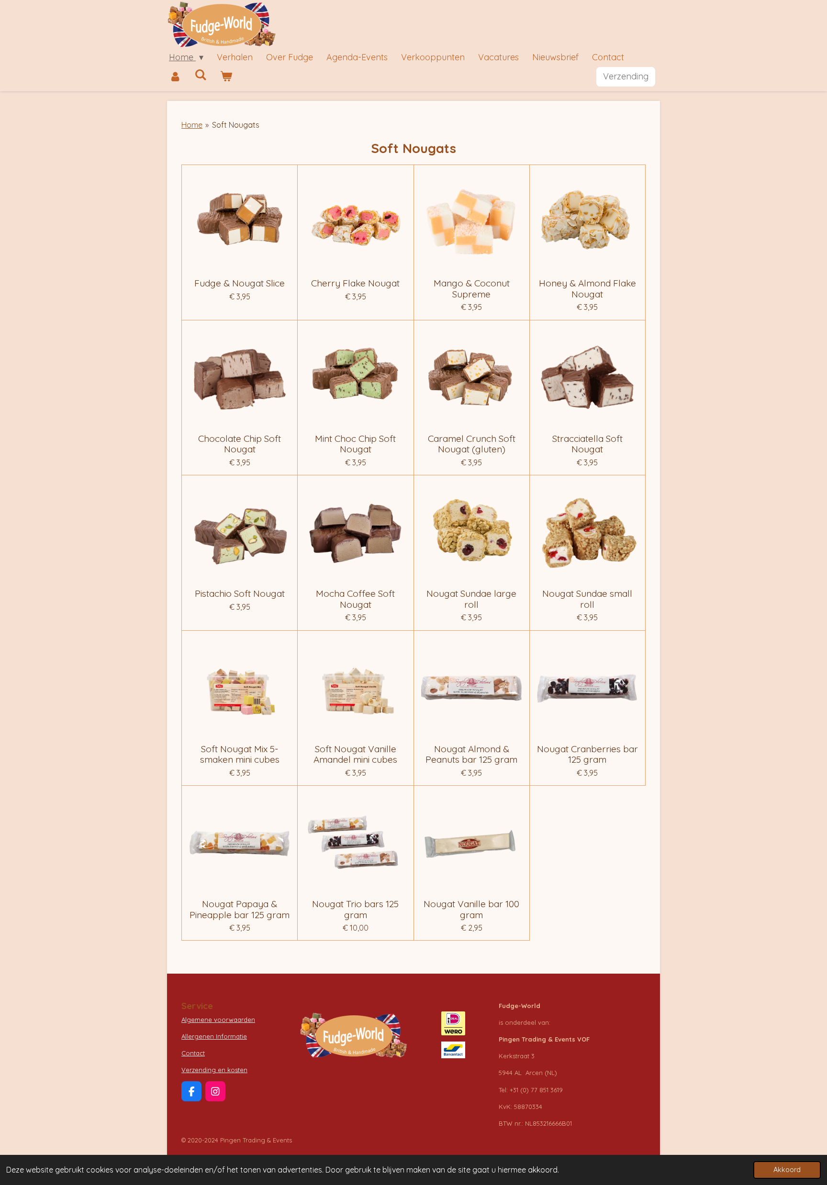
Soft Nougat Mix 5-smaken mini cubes (239, 754)
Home (191, 125)
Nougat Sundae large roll (471, 599)
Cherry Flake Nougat (355, 283)
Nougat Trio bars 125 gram (355, 909)
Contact (193, 1053)
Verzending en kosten (214, 1070)
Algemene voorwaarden (218, 1019)
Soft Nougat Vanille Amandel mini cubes (355, 754)
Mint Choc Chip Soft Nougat (355, 444)
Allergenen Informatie (214, 1036)
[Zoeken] (200, 75)
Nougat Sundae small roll (587, 599)
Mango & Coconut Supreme (472, 288)
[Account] (175, 77)
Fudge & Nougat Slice (239, 283)
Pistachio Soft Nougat (240, 593)
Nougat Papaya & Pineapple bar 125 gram (240, 909)
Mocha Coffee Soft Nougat (355, 599)
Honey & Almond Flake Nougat (587, 288)
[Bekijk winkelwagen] (225, 77)
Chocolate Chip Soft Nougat (239, 444)
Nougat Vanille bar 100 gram (471, 909)
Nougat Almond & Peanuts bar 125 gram (471, 754)
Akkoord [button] (787, 1169)
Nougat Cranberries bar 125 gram (587, 754)
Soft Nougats (235, 125)
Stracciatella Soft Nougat (587, 444)
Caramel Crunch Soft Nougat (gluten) (471, 444)
